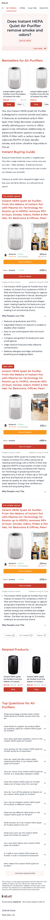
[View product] (14, 86)
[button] (45, 49)
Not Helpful (24, 635)
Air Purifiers (11, 8)
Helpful (8, 635)
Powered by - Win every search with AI (23, 902)
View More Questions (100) (25, 873)
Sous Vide (32, 8)
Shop (9, 104)
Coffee (22, 8)
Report (40, 635)
